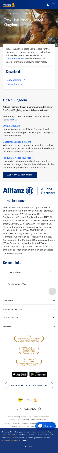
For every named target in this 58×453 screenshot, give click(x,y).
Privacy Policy (45, 432)
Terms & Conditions (10, 435)
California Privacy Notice (12, 441)
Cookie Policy (11, 438)
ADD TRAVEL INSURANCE (20, 175)
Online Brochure (11, 125)
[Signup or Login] (50, 4)
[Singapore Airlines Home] (9, 8)
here (12, 119)
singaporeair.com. (15, 58)
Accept (29, 446)
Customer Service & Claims (17, 141)
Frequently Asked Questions (18, 157)
